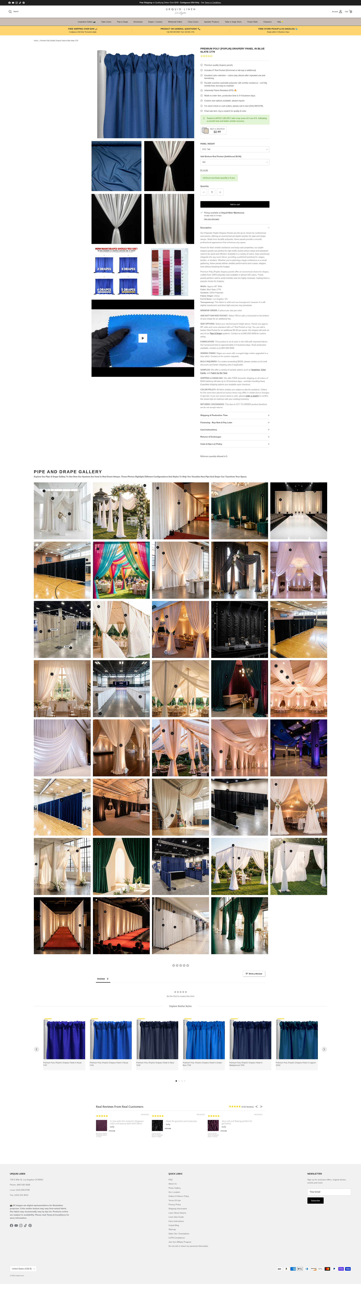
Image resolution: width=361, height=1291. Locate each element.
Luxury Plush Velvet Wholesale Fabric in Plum (213, 1135)
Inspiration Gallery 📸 (86, 22)
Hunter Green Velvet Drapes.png (239, 510)
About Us (173, 1184)
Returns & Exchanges (210, 437)
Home (36, 41)
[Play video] (142, 338)
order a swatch (252, 396)
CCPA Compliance (177, 1238)
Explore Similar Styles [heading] (180, 1006)
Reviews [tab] (101, 978)
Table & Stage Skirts (233, 22)
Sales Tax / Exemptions (179, 1233)
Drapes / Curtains (155, 22)
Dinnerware (138, 22)
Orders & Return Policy (179, 1196)
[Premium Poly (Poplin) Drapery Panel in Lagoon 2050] (297, 1038)
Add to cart (235, 204)
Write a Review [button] (255, 973)
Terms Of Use (175, 1200)
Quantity (204, 186)
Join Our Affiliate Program (180, 1242)
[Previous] (36, 1049)
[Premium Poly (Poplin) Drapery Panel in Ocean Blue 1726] (204, 1038)
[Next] (324, 1049)
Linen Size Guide (176, 1217)
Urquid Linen (19, 1275)
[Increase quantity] (220, 192)
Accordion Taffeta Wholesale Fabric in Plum (101, 1135)
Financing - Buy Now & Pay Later (216, 422)
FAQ (170, 1179)
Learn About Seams (177, 1213)
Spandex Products (211, 22)
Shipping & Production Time (214, 415)
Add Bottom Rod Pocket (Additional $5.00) (220, 156)
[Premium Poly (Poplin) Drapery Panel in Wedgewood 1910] (250, 1038)
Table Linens (106, 22)
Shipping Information (178, 1208)
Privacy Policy (175, 1204)
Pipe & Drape (122, 22)
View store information (211, 219)
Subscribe (315, 1200)
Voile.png (239, 747)
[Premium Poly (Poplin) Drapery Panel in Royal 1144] (111, 1038)
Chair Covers (193, 22)
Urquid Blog (174, 1225)
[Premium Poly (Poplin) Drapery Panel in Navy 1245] (157, 1038)
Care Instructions (208, 430)
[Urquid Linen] (180, 11)
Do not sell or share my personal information (188, 1246)
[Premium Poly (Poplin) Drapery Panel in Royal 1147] (64, 1038)
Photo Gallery (175, 1188)
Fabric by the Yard (219, 373)
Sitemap (172, 1229)
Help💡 (280, 22)
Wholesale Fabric (175, 22)
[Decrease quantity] (203, 192)
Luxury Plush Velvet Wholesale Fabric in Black (157, 1135)
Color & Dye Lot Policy (211, 444)
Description (206, 228)
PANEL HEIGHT (207, 144)
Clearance (267, 22)
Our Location (174, 1192)
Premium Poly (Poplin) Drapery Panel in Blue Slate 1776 (59, 41)
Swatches (255, 370)
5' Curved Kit (121, 510)
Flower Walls (252, 22)
